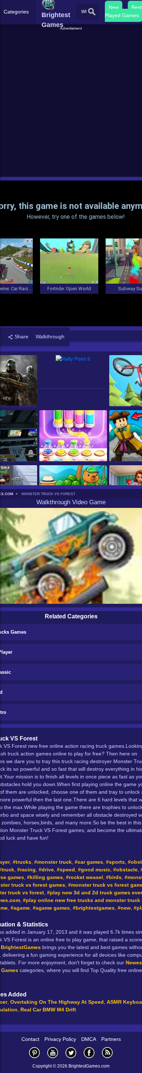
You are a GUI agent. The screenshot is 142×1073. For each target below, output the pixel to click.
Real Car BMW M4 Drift (48, 1009)
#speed (66, 869)
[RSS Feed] (107, 1052)
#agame (20, 908)
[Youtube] (52, 1052)
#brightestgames (94, 908)
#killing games (45, 877)
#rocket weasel (84, 877)
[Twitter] (71, 1052)
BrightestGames (21, 947)
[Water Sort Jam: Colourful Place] (73, 436)
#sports (115, 862)
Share (20, 336)
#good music (94, 869)
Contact (30, 1039)
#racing (26, 869)
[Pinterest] (34, 1052)
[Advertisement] (71, 102)
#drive (46, 869)
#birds (114, 877)
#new (124, 908)
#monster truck (53, 862)
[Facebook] (89, 1052)
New (114, 7)
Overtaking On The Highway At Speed (57, 1002)
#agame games (51, 908)
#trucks (22, 862)
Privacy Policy (60, 1039)
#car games (89, 862)
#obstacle (125, 869)
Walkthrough (50, 336)
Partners (111, 1039)
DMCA (88, 1039)
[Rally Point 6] (73, 372)
